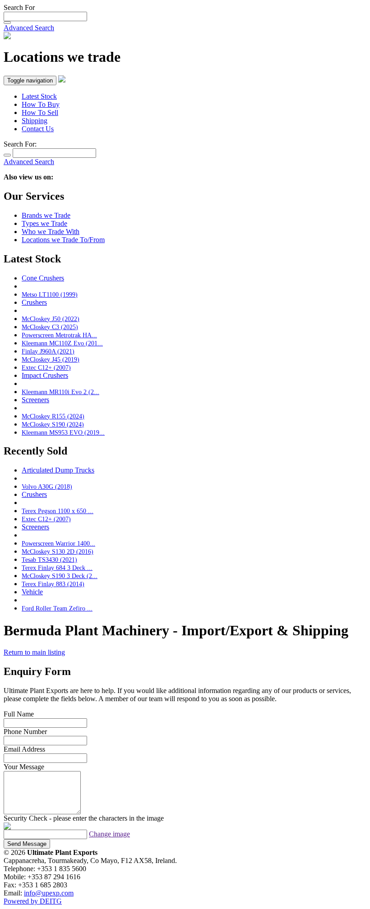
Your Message (24, 767)
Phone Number (25, 731)
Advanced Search (29, 28)
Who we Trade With (50, 231)
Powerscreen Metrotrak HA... (59, 335)
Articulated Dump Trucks (58, 470)
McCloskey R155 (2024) (53, 416)
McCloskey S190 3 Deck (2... (59, 575)
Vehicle (32, 592)
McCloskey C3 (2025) (50, 327)
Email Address (24, 749)
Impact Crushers (45, 375)
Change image (109, 834)
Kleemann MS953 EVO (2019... (63, 432)
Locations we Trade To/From (63, 239)
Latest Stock (39, 96)
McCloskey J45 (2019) (50, 359)
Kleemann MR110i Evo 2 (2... (60, 391)
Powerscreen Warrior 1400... (58, 543)
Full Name (19, 714)
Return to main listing (34, 652)
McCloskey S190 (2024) (53, 424)
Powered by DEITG (33, 901)
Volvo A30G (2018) (47, 486)
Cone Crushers (43, 278)
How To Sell (40, 112)
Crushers (34, 302)
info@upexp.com (49, 893)
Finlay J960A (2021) (48, 351)
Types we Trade (44, 223)
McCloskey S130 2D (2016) (57, 551)
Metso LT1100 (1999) (50, 294)
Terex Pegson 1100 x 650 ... (57, 510)
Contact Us (38, 129)
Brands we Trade (46, 215)
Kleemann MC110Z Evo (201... (62, 343)
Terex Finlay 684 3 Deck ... (57, 567)
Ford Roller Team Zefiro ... (57, 608)
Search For (19, 7)
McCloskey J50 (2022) (50, 318)
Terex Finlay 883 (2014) (53, 584)
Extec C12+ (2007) (46, 367)
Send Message (26, 843)
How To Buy (41, 104)
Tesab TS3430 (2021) (49, 559)
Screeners (35, 400)
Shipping (34, 120)
